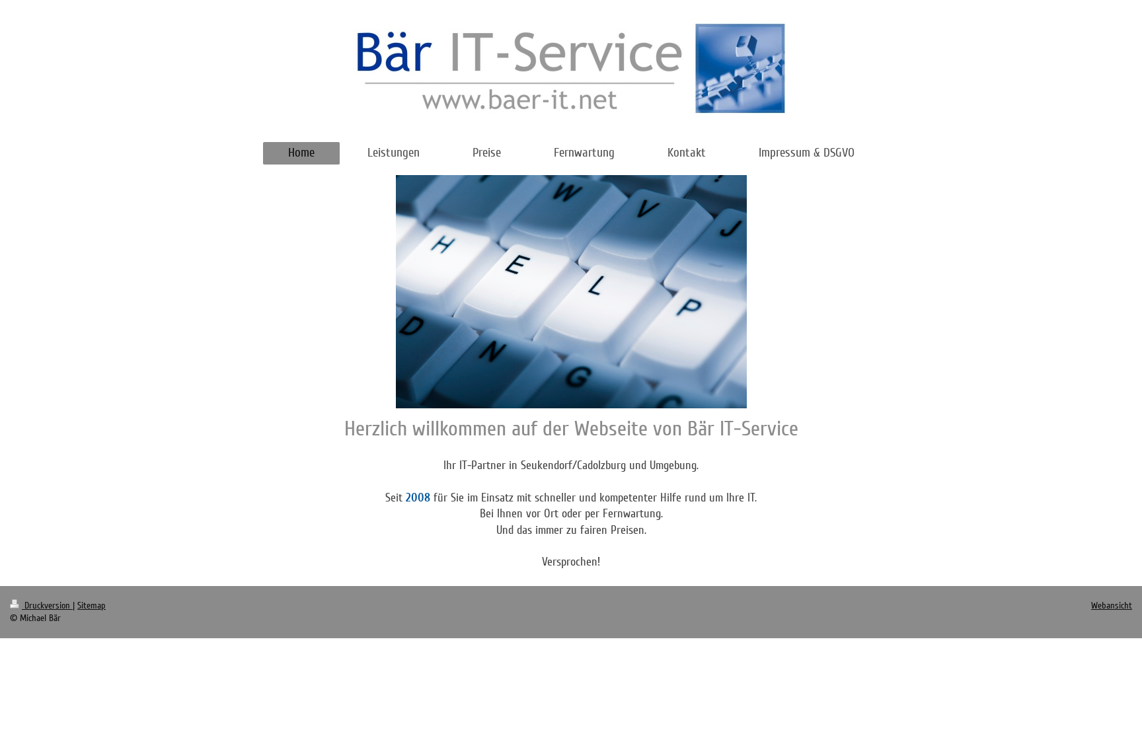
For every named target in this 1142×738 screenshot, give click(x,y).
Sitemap (91, 605)
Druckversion (47, 605)
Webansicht (1111, 605)
